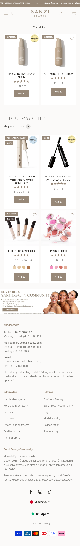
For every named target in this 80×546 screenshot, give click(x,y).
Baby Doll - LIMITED (51, 267)
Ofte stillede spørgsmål (17, 424)
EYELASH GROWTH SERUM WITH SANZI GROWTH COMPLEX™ (21, 179)
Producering (51, 431)
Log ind (48, 412)
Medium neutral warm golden (24, 267)
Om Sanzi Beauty (53, 399)
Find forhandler (12, 431)
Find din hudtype (53, 418)
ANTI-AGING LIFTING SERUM (58, 74)
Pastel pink (56, 267)
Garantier (9, 418)
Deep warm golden (28, 267)
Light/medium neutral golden (19, 267)
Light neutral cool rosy (14, 267)
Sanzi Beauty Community (58, 405)
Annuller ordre (12, 437)
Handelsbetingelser (15, 399)
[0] (67, 13)
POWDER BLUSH (58, 251)
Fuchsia (61, 267)
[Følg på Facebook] (30, 491)
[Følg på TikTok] (49, 491)
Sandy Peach (65, 267)
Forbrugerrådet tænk (16, 405)
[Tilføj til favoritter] (34, 38)
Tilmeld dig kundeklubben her (20, 456)
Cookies (8, 412)
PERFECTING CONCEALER (21, 251)
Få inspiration (52, 424)
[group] (40, 301)
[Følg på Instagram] (40, 491)
